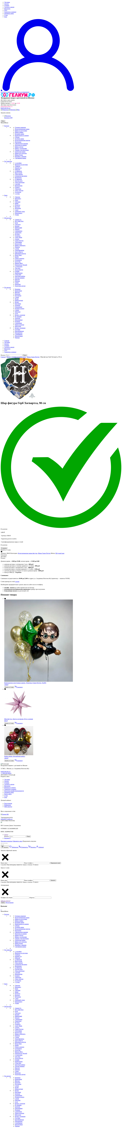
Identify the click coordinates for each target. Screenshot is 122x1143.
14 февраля (18, 171)
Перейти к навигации (7, 92)
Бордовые (18, 303)
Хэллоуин (18, 192)
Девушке (17, 202)
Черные (17, 337)
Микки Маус (19, 263)
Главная (6, 340)
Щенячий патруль (20, 253)
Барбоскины (19, 273)
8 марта (17, 187)
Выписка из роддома (21, 164)
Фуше (17, 299)
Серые (17, 297)
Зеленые (17, 305)
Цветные (17, 312)
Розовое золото (19, 308)
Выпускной (18, 172)
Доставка (7, 2)
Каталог (6, 126)
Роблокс (17, 281)
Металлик (18, 326)
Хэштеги (17, 236)
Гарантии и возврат (10, 12)
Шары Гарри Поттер (33, 357)
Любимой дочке (20, 211)
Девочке (17, 197)
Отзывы (6, 5)
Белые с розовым (20, 328)
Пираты (17, 247)
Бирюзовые (18, 290)
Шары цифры (19, 132)
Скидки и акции (9, 7)
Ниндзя (17, 279)
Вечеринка (18, 177)
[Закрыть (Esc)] (7, 843)
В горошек (18, 316)
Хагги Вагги (19, 252)
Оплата (6, 4)
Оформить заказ (17, 841)
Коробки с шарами (20, 156)
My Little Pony (19, 221)
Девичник (18, 189)
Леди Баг (18, 261)
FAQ (5, 10)
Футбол (17, 234)
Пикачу (17, 229)
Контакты (7, 8)
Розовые (17, 321)
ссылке (17, 581)
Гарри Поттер (19, 240)
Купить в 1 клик (9, 687)
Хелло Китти (19, 269)
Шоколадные (19, 300)
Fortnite (17, 271)
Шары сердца (19, 147)
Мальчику (18, 198)
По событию (8, 161)
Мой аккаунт (8, 806)
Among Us (18, 219)
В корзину (4, 548)
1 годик (17, 193)
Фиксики (18, 284)
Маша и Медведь (20, 245)
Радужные (18, 295)
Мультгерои (8, 218)
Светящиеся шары (20, 158)
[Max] (18, 109)
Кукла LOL (18, 244)
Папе (16, 200)
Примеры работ (9, 13)
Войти (3, 902)
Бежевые (17, 289)
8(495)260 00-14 (5, 108)
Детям (17, 215)
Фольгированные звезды (22, 140)
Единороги (18, 260)
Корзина (7, 838)
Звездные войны (20, 276)
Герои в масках (19, 258)
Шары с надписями (21, 148)
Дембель (17, 166)
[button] (4, 123)
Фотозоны (18, 142)
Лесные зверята (19, 278)
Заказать (53, 880)
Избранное (7, 805)
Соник (17, 248)
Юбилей (17, 169)
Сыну (16, 210)
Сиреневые (18, 323)
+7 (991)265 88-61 (6, 773)
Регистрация (8, 803)
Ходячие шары (19, 139)
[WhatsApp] (5, 109)
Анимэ (17, 239)
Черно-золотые (19, 324)
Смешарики (18, 231)
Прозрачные (18, 333)
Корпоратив (18, 185)
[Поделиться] (5, 843)
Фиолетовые (19, 336)
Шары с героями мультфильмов (16, 357)
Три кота (17, 268)
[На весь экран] (3, 843)
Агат (16, 313)
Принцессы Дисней (21, 265)
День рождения (19, 182)
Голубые (17, 329)
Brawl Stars (18, 255)
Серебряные (18, 334)
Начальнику (18, 213)
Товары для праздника (22, 150)
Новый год (18, 168)
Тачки (17, 282)
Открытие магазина (21, 176)
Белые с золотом (20, 315)
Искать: (3, 355)
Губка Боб (18, 274)
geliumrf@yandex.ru (6, 106)
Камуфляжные (19, 331)
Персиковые (19, 320)
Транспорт (18, 232)
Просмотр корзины (6, 841)
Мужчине (18, 208)
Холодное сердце (20, 286)
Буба (16, 223)
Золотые (17, 318)
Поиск (25, 355)
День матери (19, 174)
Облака (17, 137)
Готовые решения (20, 127)
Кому (6, 195)
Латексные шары (20, 151)
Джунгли (18, 224)
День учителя (19, 190)
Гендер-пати (19, 181)
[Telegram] (12, 109)
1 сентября (18, 163)
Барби (17, 257)
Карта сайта (8, 794)
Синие (17, 310)
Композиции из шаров (22, 135)
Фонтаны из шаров (21, 145)
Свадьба (17, 184)
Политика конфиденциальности (14, 791)
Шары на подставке (21, 130)
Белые (17, 302)
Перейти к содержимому (21, 92)
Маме (16, 203)
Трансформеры (19, 250)
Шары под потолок (21, 153)
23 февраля (18, 179)
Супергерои (18, 266)
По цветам (7, 287)
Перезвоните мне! (55, 863)
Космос (17, 226)
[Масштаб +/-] (1, 843)
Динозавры (18, 242)
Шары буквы (19, 155)
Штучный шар (59, 553)
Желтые (17, 292)
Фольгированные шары (22, 129)
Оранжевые (18, 307)
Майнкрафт (18, 227)
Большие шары (19, 134)
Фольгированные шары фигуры (27, 553)
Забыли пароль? (5, 901)
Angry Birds (18, 237)
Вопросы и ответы (10, 787)
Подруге (17, 205)
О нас (6, 15)
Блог (5, 17)
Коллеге (17, 206)
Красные (17, 294)
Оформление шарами (21, 143)
